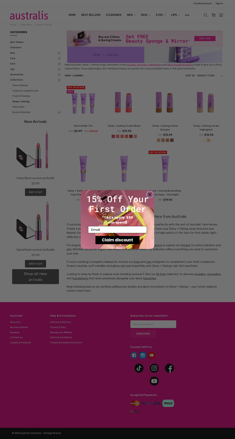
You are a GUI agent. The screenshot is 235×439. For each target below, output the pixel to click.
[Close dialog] (150, 194)
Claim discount (117, 240)
